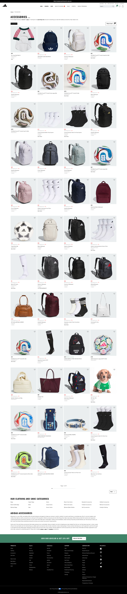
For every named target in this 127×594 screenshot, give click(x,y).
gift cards (117, 3)
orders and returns (110, 3)
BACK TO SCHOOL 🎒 (60, 6)
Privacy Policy (65, 588)
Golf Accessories (86, 507)
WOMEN (46, 6)
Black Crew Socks (68, 502)
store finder (102, 3)
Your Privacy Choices (54, 588)
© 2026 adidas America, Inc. (63, 592)
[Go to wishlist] (119, 6)
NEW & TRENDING (82, 6)
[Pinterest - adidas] (108, 559)
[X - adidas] (108, 556)
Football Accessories (86, 504)
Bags (12, 502)
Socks (47, 502)
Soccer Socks (49, 507)
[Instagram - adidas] (108, 552)
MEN (41, 6)
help (105, 3)
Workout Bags (14, 507)
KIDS (52, 6)
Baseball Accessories (87, 502)
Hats (29, 507)
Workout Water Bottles (69, 507)
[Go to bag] (122, 6)
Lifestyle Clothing (104, 507)
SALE (68, 6)
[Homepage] (5, 5)
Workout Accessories (104, 504)
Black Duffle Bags (15, 504)
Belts (29, 504)
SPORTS (74, 6)
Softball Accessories (104, 502)
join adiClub (122, 3)
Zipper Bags (31, 502)
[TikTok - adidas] (108, 563)
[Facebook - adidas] (108, 549)
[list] (58, 24)
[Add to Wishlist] (35, 28)
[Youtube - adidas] (108, 567)
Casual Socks (49, 504)
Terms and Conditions (72, 588)
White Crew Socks (68, 504)
